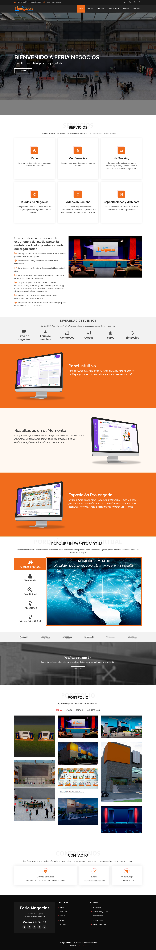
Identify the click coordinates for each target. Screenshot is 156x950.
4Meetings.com (98, 920)
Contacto (136, 9)
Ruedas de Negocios (34, 202)
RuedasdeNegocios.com (102, 911)
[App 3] (47, 815)
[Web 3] (90, 733)
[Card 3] (90, 819)
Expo (34, 158)
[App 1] (47, 751)
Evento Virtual (113, 9)
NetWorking (121, 158)
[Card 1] (90, 788)
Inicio (81, 9)
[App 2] (133, 733)
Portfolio (126, 9)
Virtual (62, 920)
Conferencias (78, 158)
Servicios (90, 9)
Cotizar (78, 669)
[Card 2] (90, 759)
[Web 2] (133, 796)
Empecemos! (23, 71)
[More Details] (50, 751)
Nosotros (100, 9)
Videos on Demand (78, 202)
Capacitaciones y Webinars (121, 202)
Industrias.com (98, 916)
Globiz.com (97, 907)
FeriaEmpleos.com (99, 924)
